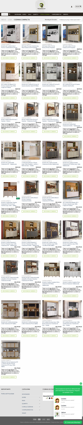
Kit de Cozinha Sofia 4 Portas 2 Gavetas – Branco (9, 120)
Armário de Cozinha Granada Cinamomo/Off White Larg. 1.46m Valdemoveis (71, 164)
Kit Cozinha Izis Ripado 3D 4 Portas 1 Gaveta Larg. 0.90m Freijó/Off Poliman (8, 86)
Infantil (65, 14)
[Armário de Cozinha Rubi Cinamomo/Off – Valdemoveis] (10, 150)
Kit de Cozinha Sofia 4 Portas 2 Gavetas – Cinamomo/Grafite (30, 120)
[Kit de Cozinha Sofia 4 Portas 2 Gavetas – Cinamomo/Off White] (51, 109)
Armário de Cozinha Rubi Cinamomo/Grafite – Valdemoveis (71, 125)
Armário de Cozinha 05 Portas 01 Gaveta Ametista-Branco (50, 85)
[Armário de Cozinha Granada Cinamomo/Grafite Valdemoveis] (51, 150)
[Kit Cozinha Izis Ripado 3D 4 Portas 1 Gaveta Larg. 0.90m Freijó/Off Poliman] (10, 71)
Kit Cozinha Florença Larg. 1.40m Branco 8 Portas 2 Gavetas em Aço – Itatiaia (50, 323)
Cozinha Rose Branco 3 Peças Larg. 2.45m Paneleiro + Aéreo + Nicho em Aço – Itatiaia (30, 164)
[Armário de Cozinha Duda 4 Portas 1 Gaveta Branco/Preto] (10, 33)
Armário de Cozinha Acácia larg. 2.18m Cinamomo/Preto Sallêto (30, 322)
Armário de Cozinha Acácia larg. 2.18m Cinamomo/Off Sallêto (9, 322)
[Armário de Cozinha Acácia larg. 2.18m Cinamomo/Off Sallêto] (10, 309)
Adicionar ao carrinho (9, 58)
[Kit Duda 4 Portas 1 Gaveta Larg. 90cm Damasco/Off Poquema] (31, 33)
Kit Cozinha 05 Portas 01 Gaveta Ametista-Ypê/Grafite (71, 85)
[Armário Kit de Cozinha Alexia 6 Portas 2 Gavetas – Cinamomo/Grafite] (31, 188)
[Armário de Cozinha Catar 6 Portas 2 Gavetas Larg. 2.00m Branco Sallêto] (72, 229)
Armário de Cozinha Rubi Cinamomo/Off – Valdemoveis (9, 163)
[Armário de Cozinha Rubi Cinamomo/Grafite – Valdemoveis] (72, 111)
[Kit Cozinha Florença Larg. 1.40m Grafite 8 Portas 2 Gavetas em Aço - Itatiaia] (72, 309)
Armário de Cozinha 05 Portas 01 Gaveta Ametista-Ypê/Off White (30, 85)
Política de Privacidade (7, 393)
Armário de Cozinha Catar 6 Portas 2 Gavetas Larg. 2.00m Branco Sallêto (70, 244)
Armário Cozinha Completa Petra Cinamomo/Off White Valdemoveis (50, 284)
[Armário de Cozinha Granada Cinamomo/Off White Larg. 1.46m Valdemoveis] (72, 150)
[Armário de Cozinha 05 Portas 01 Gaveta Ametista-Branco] (51, 71)
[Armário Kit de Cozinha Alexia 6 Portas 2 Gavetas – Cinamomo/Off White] (51, 188)
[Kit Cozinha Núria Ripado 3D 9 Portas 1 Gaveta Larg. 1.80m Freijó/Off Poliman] (72, 190)
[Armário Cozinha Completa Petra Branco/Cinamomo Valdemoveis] (72, 269)
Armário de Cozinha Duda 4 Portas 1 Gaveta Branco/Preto (9, 46)
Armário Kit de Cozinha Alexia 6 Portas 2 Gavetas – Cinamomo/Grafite (30, 199)
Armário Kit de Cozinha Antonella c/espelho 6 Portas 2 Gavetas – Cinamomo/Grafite (9, 279)
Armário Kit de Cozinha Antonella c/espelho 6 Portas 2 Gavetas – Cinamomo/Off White (30, 279)
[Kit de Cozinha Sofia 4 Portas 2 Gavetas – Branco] (10, 109)
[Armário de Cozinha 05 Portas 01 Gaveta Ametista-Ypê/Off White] (31, 71)
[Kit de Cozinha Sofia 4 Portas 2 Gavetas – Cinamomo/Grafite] (31, 109)
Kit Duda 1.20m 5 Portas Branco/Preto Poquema (48, 46)
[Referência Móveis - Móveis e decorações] (41, 6)
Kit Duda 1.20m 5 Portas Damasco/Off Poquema (69, 46)
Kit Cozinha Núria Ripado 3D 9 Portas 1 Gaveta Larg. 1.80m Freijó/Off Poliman (70, 204)
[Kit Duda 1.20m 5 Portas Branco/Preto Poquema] (51, 33)
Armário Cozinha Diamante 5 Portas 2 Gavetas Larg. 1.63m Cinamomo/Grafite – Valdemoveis (30, 244)
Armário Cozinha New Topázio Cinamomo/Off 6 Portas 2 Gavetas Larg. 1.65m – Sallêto (9, 204)
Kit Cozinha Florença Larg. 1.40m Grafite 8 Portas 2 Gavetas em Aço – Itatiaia (71, 323)
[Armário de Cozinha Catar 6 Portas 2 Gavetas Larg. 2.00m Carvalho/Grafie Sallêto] (51, 229)
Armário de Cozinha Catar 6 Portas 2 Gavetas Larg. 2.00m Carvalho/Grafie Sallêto (49, 244)
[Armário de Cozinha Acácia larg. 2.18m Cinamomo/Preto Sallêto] (31, 309)
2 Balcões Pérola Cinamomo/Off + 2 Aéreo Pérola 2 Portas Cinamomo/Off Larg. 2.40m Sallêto (9, 364)
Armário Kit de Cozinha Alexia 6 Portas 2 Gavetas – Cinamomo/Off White (50, 199)
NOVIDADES (18, 14)
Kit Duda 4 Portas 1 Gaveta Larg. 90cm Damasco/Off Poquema (30, 46)
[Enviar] (9, 14)
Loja (10, 20)
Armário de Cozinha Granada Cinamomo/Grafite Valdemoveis (50, 163)
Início (3, 20)
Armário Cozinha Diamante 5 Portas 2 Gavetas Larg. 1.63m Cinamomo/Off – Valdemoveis (9, 244)
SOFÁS (24, 14)
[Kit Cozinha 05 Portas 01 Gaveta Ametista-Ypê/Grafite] (72, 71)
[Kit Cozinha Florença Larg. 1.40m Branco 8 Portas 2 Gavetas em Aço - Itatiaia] (51, 309)
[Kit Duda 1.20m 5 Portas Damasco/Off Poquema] (72, 33)
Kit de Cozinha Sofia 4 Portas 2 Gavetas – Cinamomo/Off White (50, 120)
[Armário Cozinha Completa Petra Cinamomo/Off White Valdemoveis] (51, 269)
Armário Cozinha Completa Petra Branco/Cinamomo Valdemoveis (71, 283)
